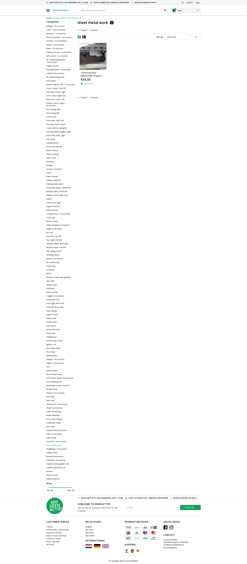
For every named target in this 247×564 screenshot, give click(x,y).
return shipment (53, 541)
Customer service (53, 538)
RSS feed (50, 544)
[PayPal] (137, 538)
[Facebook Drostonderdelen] (165, 528)
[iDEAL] (128, 533)
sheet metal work (74, 18)
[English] (182, 2)
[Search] (165, 10)
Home (48, 18)
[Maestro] (145, 533)
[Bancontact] (128, 538)
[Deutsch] (97, 547)
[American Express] (128, 527)
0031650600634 (170, 547)
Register (88, 527)
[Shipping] (126, 551)
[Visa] (145, 538)
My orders (89, 529)
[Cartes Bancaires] (137, 527)
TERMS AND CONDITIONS (57, 529)
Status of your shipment (56, 535)
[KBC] (137, 533)
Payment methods (54, 532)
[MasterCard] (153, 533)
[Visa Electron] (153, 538)
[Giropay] (153, 527)
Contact (49, 527)
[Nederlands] (88, 547)
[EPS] (145, 527)
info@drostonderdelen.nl (174, 545)
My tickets (89, 532)
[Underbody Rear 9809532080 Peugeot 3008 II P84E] (93, 56)
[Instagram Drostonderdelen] (171, 528)
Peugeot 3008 (59, 18)
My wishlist (90, 535)
